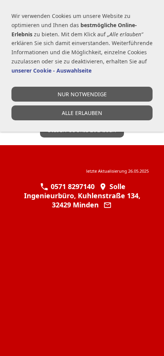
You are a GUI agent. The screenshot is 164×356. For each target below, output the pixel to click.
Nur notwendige (82, 94)
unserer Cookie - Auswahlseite (51, 70)
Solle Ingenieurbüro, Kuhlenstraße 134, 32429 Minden (82, 195)
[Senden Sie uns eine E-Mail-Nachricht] (107, 204)
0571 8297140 (71, 186)
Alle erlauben (82, 113)
